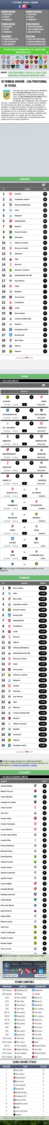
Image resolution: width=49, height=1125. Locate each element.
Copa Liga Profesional (36, 39)
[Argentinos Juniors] (4, 57)
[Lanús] (22, 62)
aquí (29, 52)
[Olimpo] (31, 62)
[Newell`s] (27, 62)
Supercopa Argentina (36, 44)
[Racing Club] (41, 62)
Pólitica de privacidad (17, 1118)
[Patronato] (36, 62)
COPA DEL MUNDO (9, 41)
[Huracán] (13, 62)
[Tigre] (27, 67)
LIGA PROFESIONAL (16, 72)
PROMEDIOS (7, 19)
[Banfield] (18, 57)
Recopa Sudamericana (36, 41)
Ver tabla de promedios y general (24, 765)
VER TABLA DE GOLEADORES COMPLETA (15, 777)
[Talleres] (18, 67)
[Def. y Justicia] (41, 57)
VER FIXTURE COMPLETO (10, 381)
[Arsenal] (8, 57)
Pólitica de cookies (32, 1118)
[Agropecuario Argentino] (41, 67)
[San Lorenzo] (8, 67)
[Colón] (36, 57)
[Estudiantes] (45, 57)
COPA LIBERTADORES (35, 26)
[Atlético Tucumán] (13, 57)
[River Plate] (45, 62)
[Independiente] (18, 62)
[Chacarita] (31, 57)
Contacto (42, 1118)
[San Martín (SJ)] (13, 67)
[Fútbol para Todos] (24, 2)
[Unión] (31, 67)
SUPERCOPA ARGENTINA (29, 75)
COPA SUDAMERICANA (35, 29)
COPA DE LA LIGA (33, 72)
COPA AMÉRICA (8, 44)
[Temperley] (22, 67)
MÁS (43, 75)
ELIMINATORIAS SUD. (10, 39)
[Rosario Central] (4, 67)
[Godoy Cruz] (8, 62)
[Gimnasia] (4, 62)
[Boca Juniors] (27, 57)
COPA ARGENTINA (34, 32)
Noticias (6, 1118)
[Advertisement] (24, 149)
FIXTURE (6, 17)
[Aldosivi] (45, 67)
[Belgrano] (22, 57)
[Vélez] (36, 67)
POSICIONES (7, 14)
